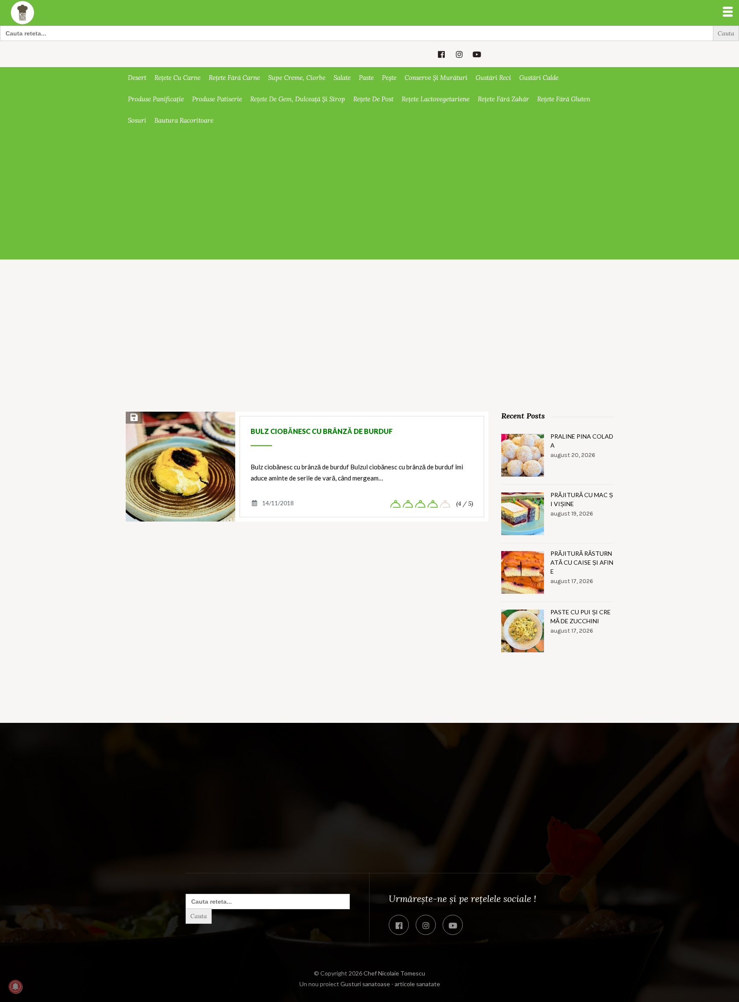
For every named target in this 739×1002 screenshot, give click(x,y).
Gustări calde (539, 78)
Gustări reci (493, 78)
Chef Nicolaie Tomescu (394, 973)
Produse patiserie (217, 99)
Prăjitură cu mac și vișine (581, 499)
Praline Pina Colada (581, 441)
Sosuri (137, 120)
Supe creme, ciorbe (296, 78)
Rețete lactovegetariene (436, 99)
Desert (137, 78)
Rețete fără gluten (563, 99)
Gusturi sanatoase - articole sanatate (390, 983)
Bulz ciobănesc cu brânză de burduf (322, 431)
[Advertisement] (369, 195)
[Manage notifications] (15, 986)
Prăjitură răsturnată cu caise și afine (581, 562)
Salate (342, 78)
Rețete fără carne (234, 78)
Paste (366, 78)
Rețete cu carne (177, 78)
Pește (389, 78)
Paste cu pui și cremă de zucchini (580, 616)
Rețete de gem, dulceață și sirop (297, 99)
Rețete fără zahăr (503, 99)
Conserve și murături (436, 78)
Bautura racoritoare (183, 120)
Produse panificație (156, 99)
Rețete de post (373, 99)
